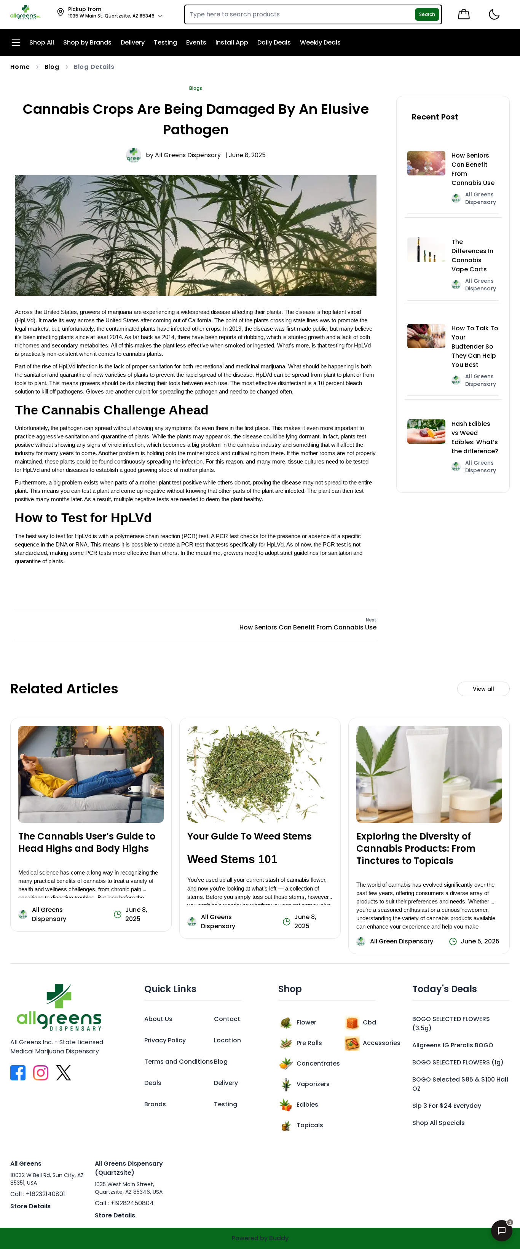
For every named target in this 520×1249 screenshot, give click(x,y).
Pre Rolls (309, 1043)
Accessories (381, 1043)
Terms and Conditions (178, 1061)
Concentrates (318, 1063)
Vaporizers (313, 1084)
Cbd (369, 1022)
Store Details (30, 1206)
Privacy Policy (165, 1040)
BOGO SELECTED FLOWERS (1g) (458, 1062)
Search (427, 14)
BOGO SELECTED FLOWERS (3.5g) (451, 1023)
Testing (225, 1104)
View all (483, 689)
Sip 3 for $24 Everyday (446, 1105)
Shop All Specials (438, 1122)
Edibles (307, 1104)
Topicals (310, 1125)
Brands (155, 1104)
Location (227, 1040)
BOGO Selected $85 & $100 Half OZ (460, 1084)
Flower (306, 1022)
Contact (227, 1019)
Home (20, 66)
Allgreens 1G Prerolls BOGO (452, 1045)
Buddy (279, 1238)
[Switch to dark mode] (494, 14)
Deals (152, 1083)
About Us (158, 1019)
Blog (52, 66)
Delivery (226, 1083)
